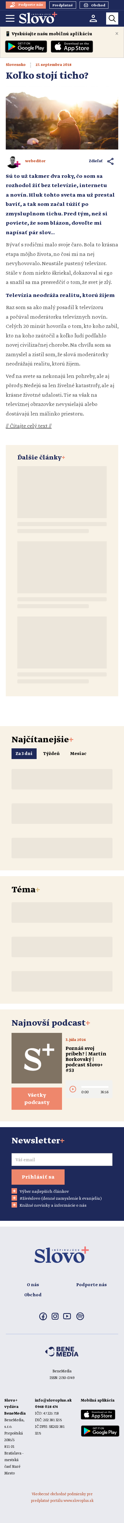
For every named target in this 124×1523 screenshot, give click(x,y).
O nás (33, 1285)
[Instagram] (55, 1318)
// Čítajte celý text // (29, 426)
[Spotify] (80, 1320)
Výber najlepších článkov (44, 1192)
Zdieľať (96, 161)
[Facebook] (43, 1319)
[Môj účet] (93, 18)
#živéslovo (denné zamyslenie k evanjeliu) (61, 1198)
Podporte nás (91, 1285)
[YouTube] (67, 1318)
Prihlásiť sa (38, 1177)
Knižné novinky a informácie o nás (53, 1205)
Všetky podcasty (37, 1099)
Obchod (33, 1295)
